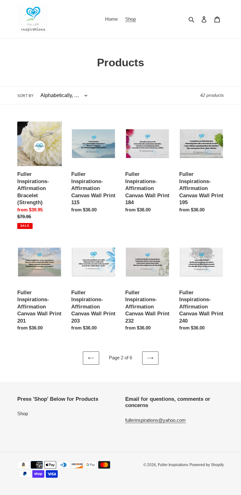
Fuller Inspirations (173, 465)
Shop (22, 413)
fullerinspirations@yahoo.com (155, 420)
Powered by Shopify (207, 465)
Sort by (25, 96)
